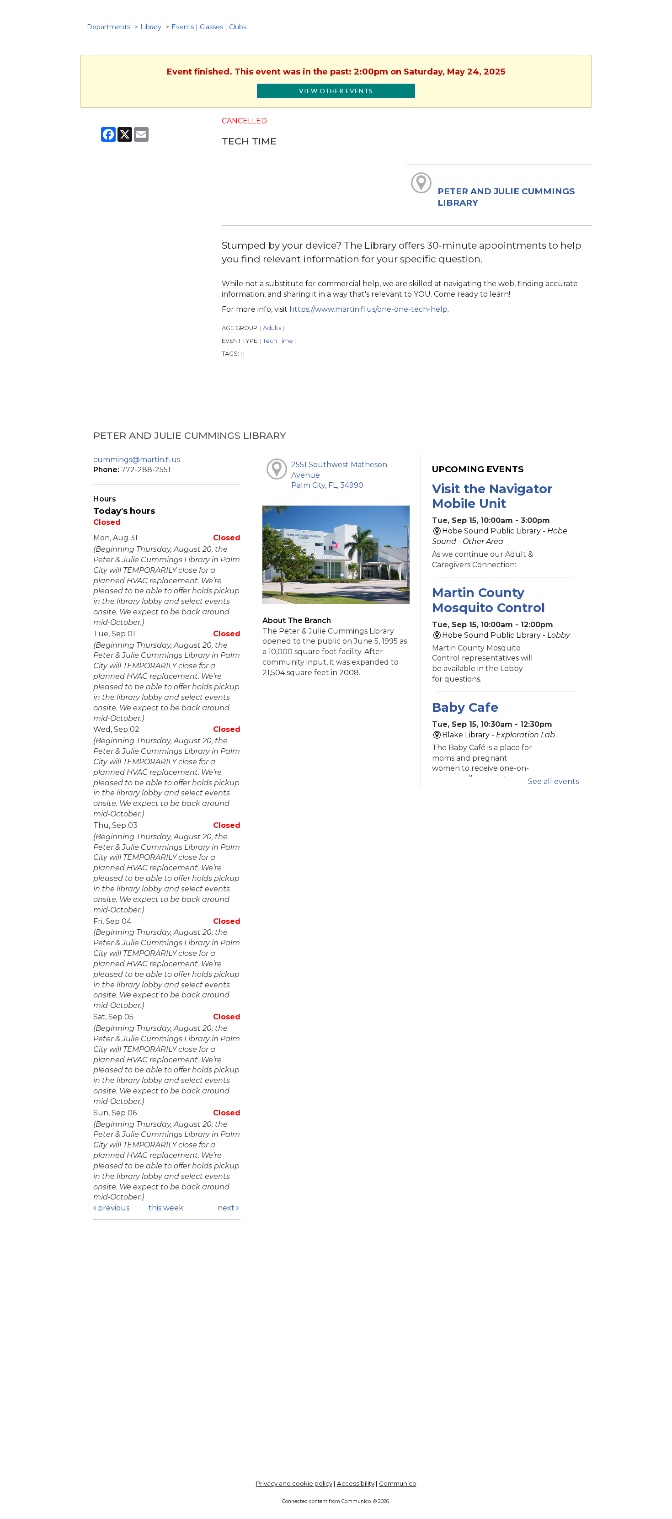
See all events (553, 781)
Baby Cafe (465, 707)
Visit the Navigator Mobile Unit (492, 496)
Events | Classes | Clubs (208, 27)
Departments (108, 27)
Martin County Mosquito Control (488, 600)
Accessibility (355, 1483)
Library (150, 27)
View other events (336, 91)
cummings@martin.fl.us (136, 459)
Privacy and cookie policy (294, 1483)
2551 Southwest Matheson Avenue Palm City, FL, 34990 (339, 475)
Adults (272, 328)
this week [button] (166, 1208)
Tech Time (278, 340)
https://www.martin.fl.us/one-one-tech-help (368, 309)
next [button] (227, 1208)
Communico (397, 1483)
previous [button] (112, 1208)
